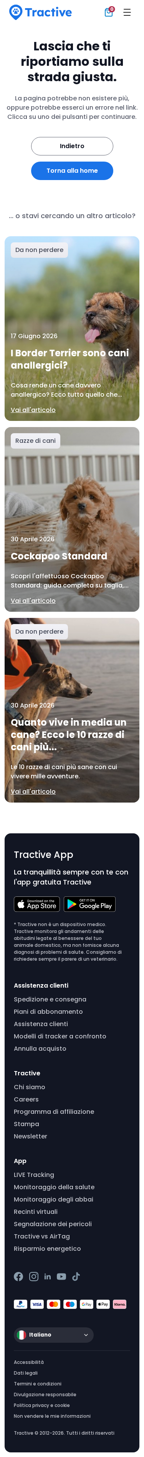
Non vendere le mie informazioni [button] (52, 1416)
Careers (26, 1099)
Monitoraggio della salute (54, 1187)
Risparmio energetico (47, 1248)
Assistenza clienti (41, 1024)
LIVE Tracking (34, 1174)
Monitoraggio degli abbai (53, 1199)
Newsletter (30, 1136)
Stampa (26, 1124)
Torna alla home (72, 170)
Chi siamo (29, 1087)
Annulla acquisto (40, 1048)
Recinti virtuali (36, 1211)
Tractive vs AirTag (42, 1236)
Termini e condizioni (37, 1383)
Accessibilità (29, 1362)
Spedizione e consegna (50, 999)
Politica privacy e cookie (42, 1405)
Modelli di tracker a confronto (60, 1036)
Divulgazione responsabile (45, 1394)
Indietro (72, 146)
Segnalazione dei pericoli (53, 1224)
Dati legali (26, 1373)
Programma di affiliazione (54, 1111)
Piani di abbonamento (48, 1011)
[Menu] (127, 12)
